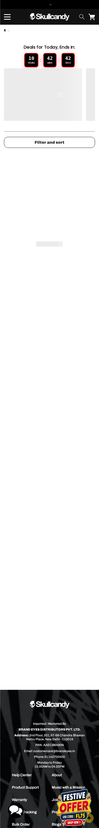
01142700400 (55, 757)
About (57, 775)
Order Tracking (24, 812)
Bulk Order (21, 824)
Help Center (22, 775)
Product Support (25, 787)
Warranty (19, 800)
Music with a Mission (68, 787)
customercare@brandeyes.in (54, 751)
